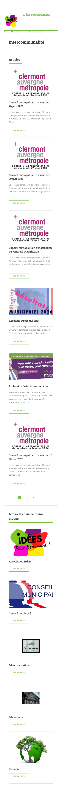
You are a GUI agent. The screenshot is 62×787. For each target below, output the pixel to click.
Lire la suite (19, 130)
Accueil (6, 32)
